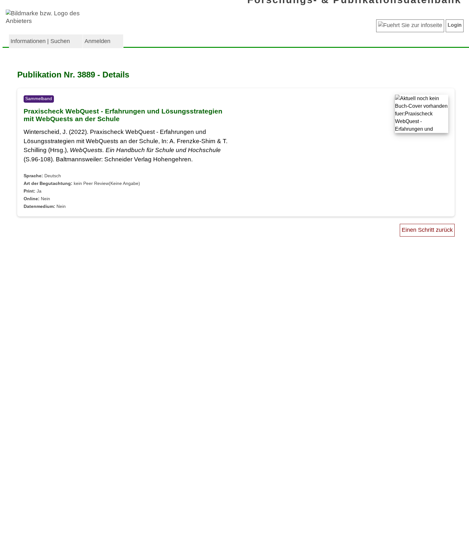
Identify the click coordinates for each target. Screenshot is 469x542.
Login (455, 25)
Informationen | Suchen (40, 41)
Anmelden (97, 41)
